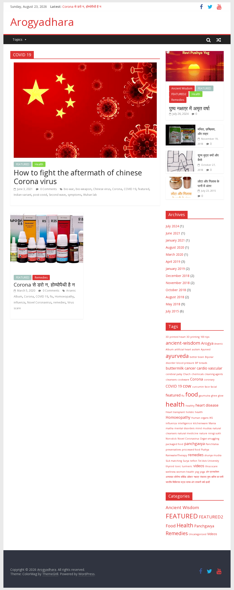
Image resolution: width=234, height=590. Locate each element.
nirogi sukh (214, 433)
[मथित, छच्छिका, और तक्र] (180, 127)
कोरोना (177, 476)
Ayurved (205, 349)
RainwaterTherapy (176, 455)
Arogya (207, 343)
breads (203, 363)
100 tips (204, 336)
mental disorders (184, 428)
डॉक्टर (190, 476)
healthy (190, 405)
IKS (211, 417)
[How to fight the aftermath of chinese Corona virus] (85, 65)
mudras (207, 428)
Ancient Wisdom (181, 88)
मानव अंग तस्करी (193, 482)
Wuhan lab (90, 195)
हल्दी (208, 482)
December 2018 (177, 276)
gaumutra (204, 395)
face (207, 386)
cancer (190, 368)
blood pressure (185, 363)
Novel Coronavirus (39, 302)
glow (220, 395)
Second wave (57, 195)
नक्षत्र (196, 476)
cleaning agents (214, 374)
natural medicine (188, 433)
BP (196, 363)
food (191, 394)
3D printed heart (176, 336)
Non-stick (171, 438)
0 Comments (48, 189)
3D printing (192, 336)
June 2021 (173, 233)
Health (39, 164)
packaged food (174, 444)
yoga (202, 471)
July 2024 (172, 226)
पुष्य (208, 476)
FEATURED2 (178, 94)
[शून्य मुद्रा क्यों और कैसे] (180, 153)
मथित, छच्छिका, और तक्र (206, 131)
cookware (183, 379)
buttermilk (175, 368)
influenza (19, 302)
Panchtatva (212, 444)
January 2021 (175, 240)
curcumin (198, 386)
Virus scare (211, 466)
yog (197, 471)
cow (187, 386)
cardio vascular (209, 368)
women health (185, 471)
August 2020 (175, 247)
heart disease (206, 405)
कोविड (183, 476)
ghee (214, 395)
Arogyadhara (42, 22)
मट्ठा (183, 482)
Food (171, 526)
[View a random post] (219, 40)
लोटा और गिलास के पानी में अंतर (208, 183)
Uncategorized (197, 534)
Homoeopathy (64, 296)
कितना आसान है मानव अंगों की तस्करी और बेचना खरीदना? (95, 5)
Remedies (41, 277)
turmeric (187, 466)
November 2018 (178, 283)
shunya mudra (213, 455)
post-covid (40, 195)
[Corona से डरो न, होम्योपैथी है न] (46, 215)
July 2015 (172, 311)
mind (198, 428)
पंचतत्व (203, 476)
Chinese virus (101, 189)
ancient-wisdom (183, 343)
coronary (209, 379)
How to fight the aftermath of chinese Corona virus (78, 177)
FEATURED (22, 164)
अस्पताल (169, 476)
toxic (178, 466)
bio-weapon (83, 189)
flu (51, 296)
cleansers (171, 379)
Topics (17, 39)
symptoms (74, 195)
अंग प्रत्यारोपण (212, 471)
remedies (59, 302)
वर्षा (203, 482)
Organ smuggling (209, 438)
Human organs (199, 417)
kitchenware (200, 423)
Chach (187, 374)
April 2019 (173, 261)
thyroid (170, 466)
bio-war (69, 189)
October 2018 (176, 290)
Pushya (205, 449)
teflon (193, 460)
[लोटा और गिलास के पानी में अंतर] (180, 179)
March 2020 (174, 254)
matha (169, 428)
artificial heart (183, 349)
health (175, 404)
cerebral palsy (174, 374)
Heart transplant (175, 412)
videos (198, 465)
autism (196, 349)
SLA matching (174, 460)
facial (214, 386)
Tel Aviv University (208, 460)
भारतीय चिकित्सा (173, 482)
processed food (191, 449)
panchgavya (194, 443)
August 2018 (175, 297)
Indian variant (22, 195)
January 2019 (175, 268)
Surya (186, 460)
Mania (212, 423)
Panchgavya (204, 525)
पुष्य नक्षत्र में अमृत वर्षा (189, 108)
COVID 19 (130, 189)
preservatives (173, 449)
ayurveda (177, 355)
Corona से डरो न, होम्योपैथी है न (44, 284)
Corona (117, 189)
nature (203, 433)
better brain (197, 357)
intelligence (185, 423)
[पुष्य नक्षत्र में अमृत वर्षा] (195, 53)
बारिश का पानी (217, 476)
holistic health (194, 412)
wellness (171, 471)
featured (143, 189)
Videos (212, 534)
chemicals (197, 374)
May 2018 (173, 304)
